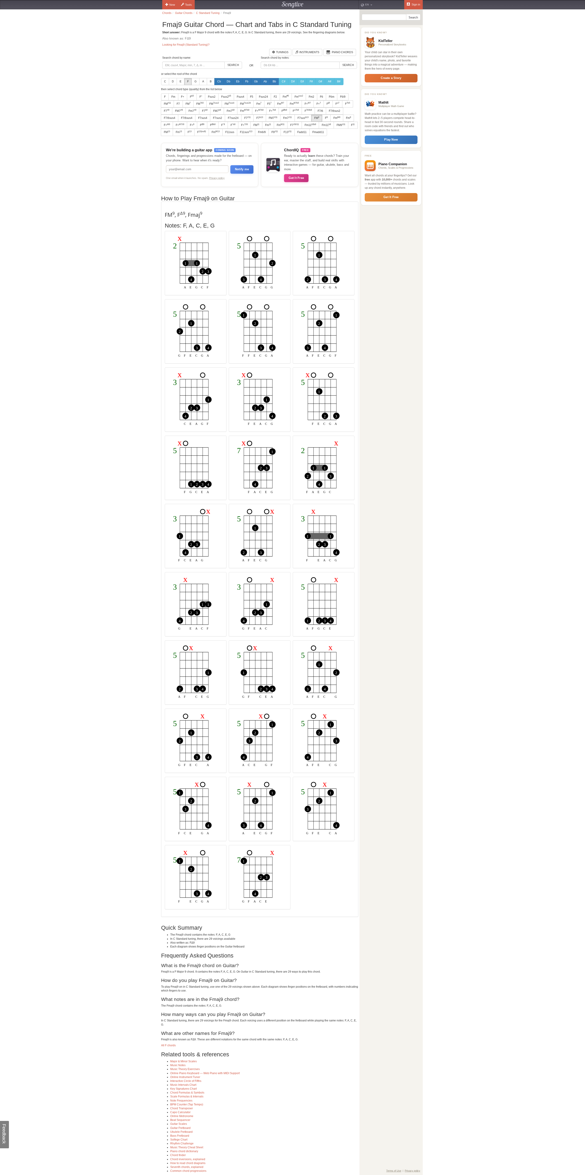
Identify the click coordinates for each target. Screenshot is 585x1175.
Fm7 (192, 111)
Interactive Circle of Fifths (185, 1081)
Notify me (242, 169)
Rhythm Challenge (182, 1143)
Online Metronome (181, 1116)
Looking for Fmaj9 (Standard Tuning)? (186, 44)
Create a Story (391, 78)
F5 (251, 96)
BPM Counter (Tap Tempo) (186, 1104)
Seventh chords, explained (186, 1167)
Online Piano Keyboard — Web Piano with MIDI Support (205, 1073)
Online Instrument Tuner (185, 1077)
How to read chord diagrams (187, 1163)
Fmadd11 (318, 132)
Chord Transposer (181, 1108)
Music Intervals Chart (183, 1084)
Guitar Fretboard (180, 1128)
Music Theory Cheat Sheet (186, 1147)
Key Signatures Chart (183, 1088)
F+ (182, 96)
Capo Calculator (180, 1112)
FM (167, 103)
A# (329, 81)
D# (293, 81)
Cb (219, 81)
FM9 (341, 125)
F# (311, 81)
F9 (274, 132)
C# (283, 81)
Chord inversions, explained (187, 1159)
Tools (188, 4)
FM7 (179, 111)
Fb (246, 81)
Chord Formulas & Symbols (187, 1092)
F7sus (303, 118)
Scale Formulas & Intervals (186, 1096)
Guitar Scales (178, 1123)
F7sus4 (202, 118)
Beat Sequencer (180, 1120)
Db (228, 81)
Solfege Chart (178, 1139)
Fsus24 (263, 96)
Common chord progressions (188, 1170)
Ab (265, 81)
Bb (274, 81)
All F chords (168, 1045)
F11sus (229, 132)
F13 (288, 132)
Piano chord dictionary (184, 1151)
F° (200, 96)
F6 (321, 96)
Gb (256, 81)
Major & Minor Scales (183, 1061)
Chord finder (178, 1155)
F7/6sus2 (334, 111)
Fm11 (310, 125)
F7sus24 (233, 118)
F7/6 (320, 111)
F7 (178, 103)
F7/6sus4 (169, 118)
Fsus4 (240, 96)
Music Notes (178, 1065)
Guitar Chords (183, 13)
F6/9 (343, 96)
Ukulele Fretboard (181, 1131)
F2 (275, 96)
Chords (166, 13)
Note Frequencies (181, 1100)
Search (233, 65)
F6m (331, 96)
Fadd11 (302, 132)
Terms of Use (393, 1170)
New (172, 4)
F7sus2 (217, 118)
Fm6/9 (262, 132)
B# (338, 81)
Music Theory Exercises (185, 1069)
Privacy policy (217, 178)
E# (302, 81)
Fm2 (311, 96)
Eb (237, 81)
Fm (173, 96)
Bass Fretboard (179, 1135)
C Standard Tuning (208, 13)
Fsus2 (211, 96)
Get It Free (296, 178)
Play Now (391, 139)
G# (320, 81)
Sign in (415, 4)
